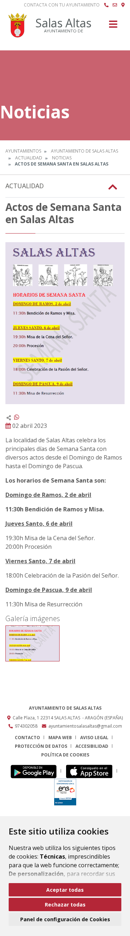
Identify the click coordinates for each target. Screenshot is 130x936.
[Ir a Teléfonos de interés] (106, 5)
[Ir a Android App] (35, 771)
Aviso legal (94, 737)
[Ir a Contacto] (115, 5)
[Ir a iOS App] (91, 771)
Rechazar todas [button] (65, 904)
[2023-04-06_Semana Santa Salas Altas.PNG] (32, 643)
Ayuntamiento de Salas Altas (84, 151)
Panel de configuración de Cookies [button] (65, 919)
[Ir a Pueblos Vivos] (123, 5)
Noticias (62, 158)
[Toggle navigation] (113, 26)
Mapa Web (60, 737)
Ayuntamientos (23, 151)
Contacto (27, 737)
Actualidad (28, 158)
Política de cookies (65, 755)
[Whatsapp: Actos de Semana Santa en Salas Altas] (16, 417)
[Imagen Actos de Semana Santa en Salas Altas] (65, 323)
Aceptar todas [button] (65, 889)
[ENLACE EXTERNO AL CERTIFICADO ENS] (65, 791)
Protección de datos (41, 746)
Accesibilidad (91, 746)
